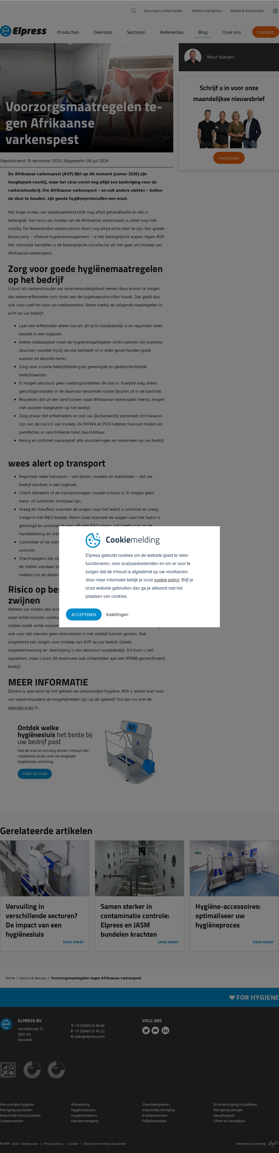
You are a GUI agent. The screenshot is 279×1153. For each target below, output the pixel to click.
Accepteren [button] (83, 615)
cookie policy (166, 579)
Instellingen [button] (117, 614)
